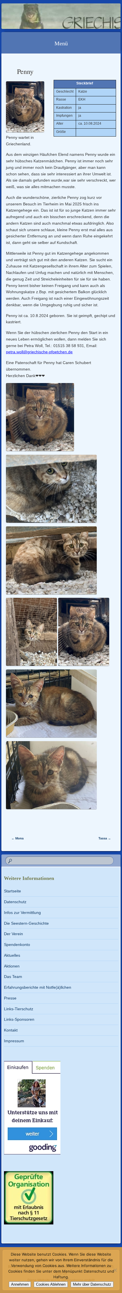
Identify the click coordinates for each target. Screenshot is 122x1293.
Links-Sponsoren (19, 1019)
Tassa (104, 838)
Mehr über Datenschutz (92, 1284)
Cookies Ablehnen (51, 1284)
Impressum (14, 1041)
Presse (10, 998)
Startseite (12, 891)
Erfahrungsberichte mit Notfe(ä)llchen (37, 987)
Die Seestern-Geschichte (26, 923)
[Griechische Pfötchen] (50, 16)
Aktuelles (12, 955)
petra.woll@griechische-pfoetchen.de (39, 352)
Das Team (13, 976)
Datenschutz (15, 901)
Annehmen (20, 1284)
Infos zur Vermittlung (22, 912)
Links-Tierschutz (18, 1009)
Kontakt (11, 1030)
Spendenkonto (17, 944)
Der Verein (13, 934)
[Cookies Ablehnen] (115, 1270)
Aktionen (12, 966)
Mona (17, 838)
